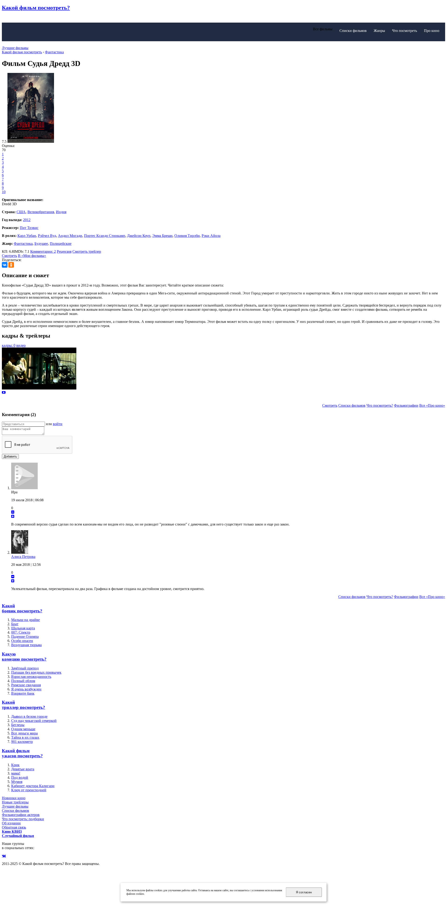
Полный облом (23, 681)
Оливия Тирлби (187, 236)
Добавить (10, 456)
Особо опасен (22, 641)
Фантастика (23, 244)
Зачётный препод (25, 668)
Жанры (379, 31)
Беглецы (17, 725)
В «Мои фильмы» (32, 256)
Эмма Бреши (162, 236)
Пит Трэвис (29, 228)
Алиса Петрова (23, 557)
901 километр (22, 742)
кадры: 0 (8, 345)
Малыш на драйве (25, 620)
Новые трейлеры (15, 802)
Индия (61, 212)
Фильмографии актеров (21, 815)
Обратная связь (14, 827)
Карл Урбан (26, 236)
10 (4, 192)
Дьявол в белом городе (29, 716)
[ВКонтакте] (4, 265)
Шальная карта (23, 628)
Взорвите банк (22, 693)
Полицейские (60, 244)
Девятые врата (22, 769)
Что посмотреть (404, 31)
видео (21, 345)
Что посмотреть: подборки (23, 819)
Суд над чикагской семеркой (34, 721)
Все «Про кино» (432, 405)
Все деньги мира (24, 733)
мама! (15, 773)
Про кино (431, 31)
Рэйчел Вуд (47, 236)
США (21, 212)
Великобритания (40, 212)
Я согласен (304, 892)
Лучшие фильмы (15, 48)
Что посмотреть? (379, 405)
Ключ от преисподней (28, 790)
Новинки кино (13, 798)
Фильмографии (406, 405)
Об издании (11, 823)
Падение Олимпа (25, 637)
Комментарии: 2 (43, 251)
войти (57, 424)
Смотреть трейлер (86, 251)
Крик (15, 765)
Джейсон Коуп (138, 236)
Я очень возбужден (26, 689)
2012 (26, 220)
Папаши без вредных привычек (36, 672)
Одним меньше (23, 729)
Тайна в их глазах (25, 737)
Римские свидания (26, 685)
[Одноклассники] (11, 265)
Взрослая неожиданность (31, 677)
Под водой (19, 777)
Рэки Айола (211, 236)
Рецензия (64, 251)
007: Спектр (20, 632)
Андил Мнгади (70, 236)
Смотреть (9, 256)
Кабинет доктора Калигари (32, 786)
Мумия (16, 782)
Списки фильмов (353, 31)
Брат (14, 624)
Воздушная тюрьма (26, 645)
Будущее (41, 244)
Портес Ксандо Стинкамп (104, 236)
